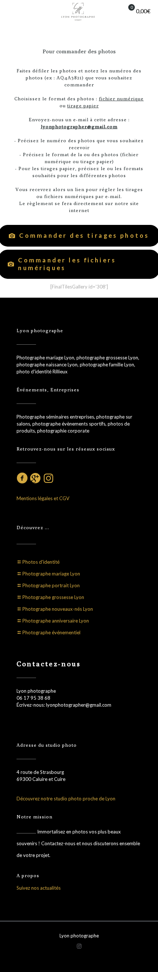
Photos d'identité (41, 562)
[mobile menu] (10, 11)
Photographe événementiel (51, 632)
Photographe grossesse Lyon (53, 597)
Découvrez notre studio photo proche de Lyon (66, 798)
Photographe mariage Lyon (51, 574)
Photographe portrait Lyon (51, 585)
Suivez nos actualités (39, 888)
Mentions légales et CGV (43, 498)
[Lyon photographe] (79, 11)
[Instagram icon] (79, 946)
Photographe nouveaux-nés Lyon (57, 609)
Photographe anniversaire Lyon (55, 621)
